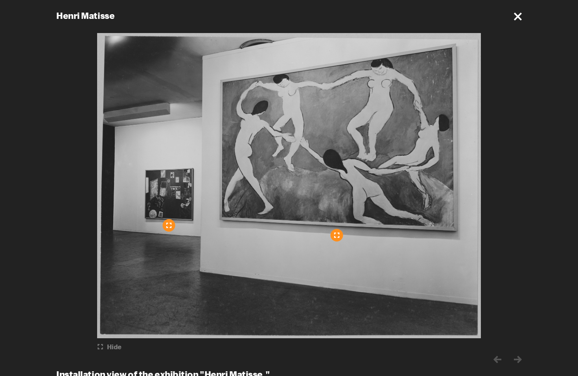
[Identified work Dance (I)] (337, 235)
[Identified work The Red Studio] (169, 225)
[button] (518, 16)
